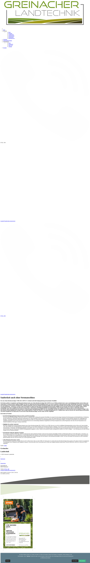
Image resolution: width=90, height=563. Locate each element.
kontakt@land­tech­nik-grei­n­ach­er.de (8, 470)
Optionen (7, 560)
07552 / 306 (6, 469)
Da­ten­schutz (3, 463)
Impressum (3, 458)
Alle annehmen (82, 560)
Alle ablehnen (75, 560)
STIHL (5, 445)
